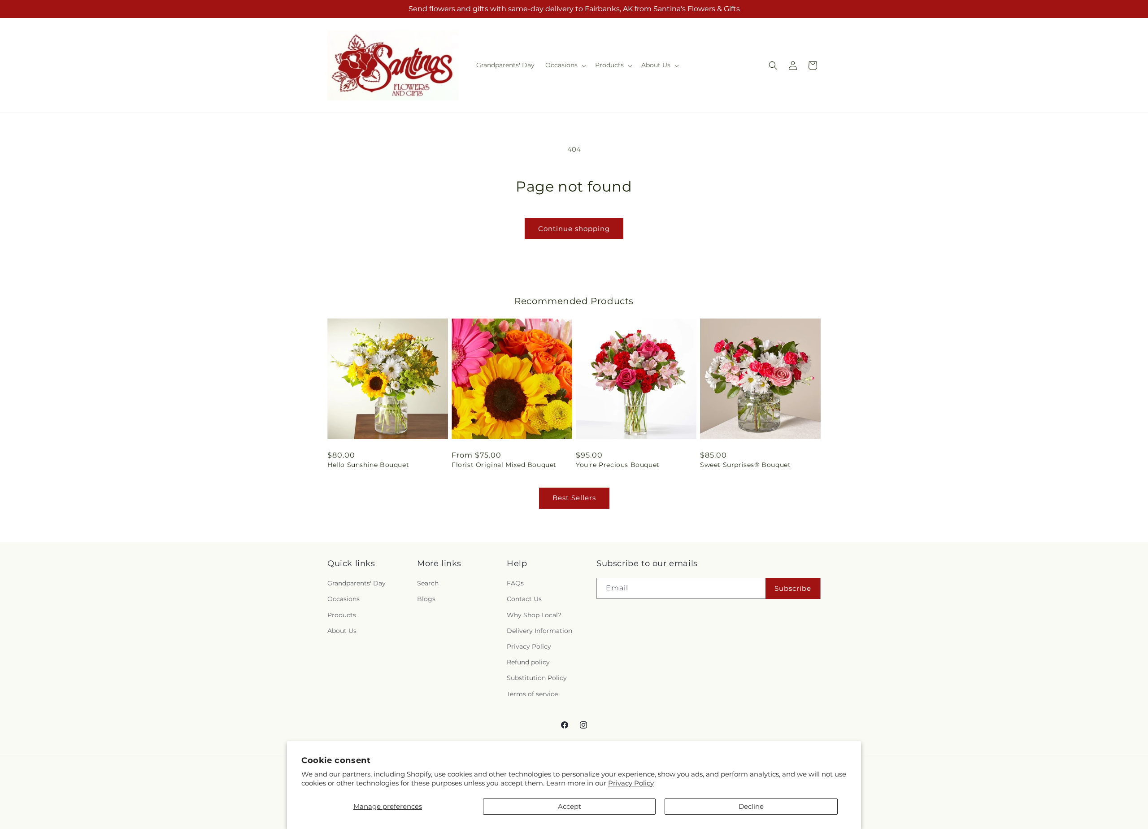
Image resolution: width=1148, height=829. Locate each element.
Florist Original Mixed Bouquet (504, 465)
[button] (565, 65)
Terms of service (532, 694)
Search (428, 583)
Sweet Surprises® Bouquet (745, 465)
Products (341, 615)
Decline (751, 806)
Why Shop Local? (534, 615)
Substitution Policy (537, 678)
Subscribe (792, 588)
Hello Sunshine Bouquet (368, 465)
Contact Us (524, 599)
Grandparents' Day (356, 583)
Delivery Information (539, 631)
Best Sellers (574, 497)
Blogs (426, 599)
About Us (342, 631)
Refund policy (528, 662)
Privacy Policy (631, 783)
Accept (569, 806)
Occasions (343, 599)
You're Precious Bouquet (618, 465)
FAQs (515, 583)
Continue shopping (574, 228)
